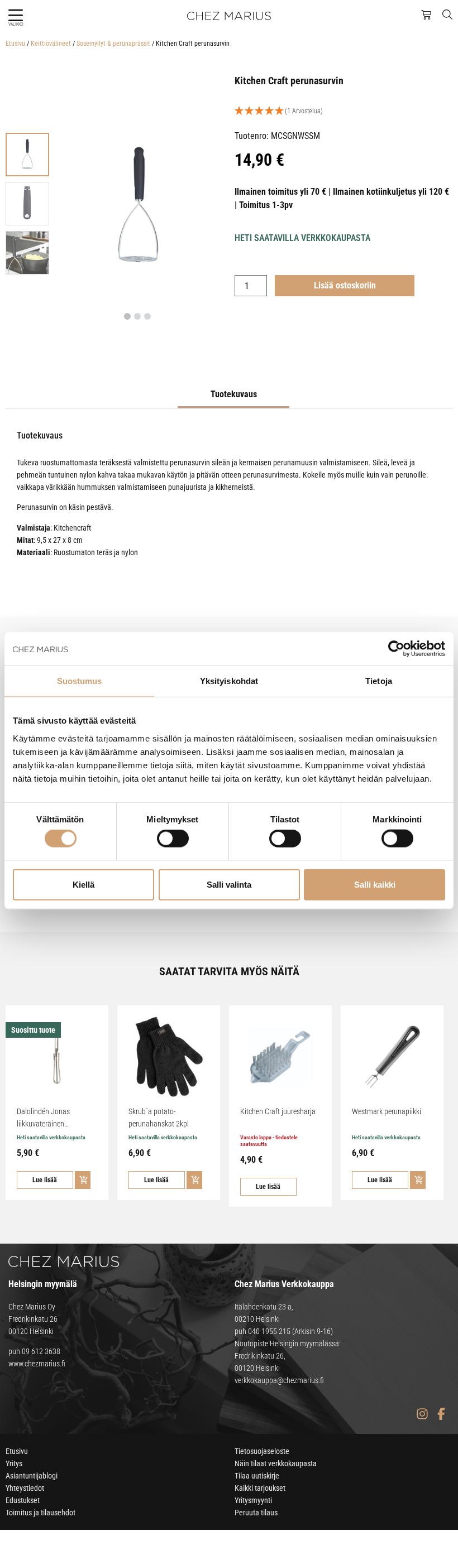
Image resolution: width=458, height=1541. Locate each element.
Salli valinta (229, 884)
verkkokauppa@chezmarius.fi (279, 1380)
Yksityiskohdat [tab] (229, 681)
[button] (15, 15)
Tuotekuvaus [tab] (234, 394)
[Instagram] (422, 1414)
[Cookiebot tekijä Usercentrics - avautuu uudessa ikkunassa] (396, 649)
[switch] (173, 838)
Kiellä (83, 884)
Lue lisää (44, 1180)
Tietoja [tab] (378, 681)
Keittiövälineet (51, 43)
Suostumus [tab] (79, 681)
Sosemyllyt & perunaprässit (113, 43)
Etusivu (15, 43)
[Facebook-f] (441, 1414)
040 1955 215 (269, 1331)
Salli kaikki (374, 884)
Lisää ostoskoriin (345, 285)
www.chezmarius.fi (36, 1363)
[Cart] (426, 15)
